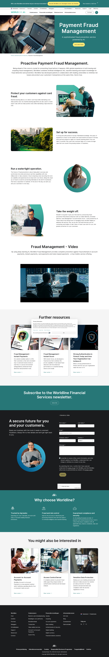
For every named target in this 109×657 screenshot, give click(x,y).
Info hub (65, 616)
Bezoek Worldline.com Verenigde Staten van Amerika (63, 3)
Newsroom (77, 8)
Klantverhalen (67, 624)
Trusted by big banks (19, 513)
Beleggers (51, 9)
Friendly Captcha (77, 487)
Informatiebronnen (70, 12)
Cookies (46, 649)
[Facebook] (83, 624)
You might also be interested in (54, 541)
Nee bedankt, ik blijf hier (89, 3)
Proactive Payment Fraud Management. (54, 63)
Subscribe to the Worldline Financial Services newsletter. (54, 395)
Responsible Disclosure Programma (61, 649)
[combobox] (86, 440)
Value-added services (34, 627)
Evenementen (67, 621)
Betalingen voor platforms (35, 619)
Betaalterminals (32, 621)
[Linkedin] (81, 624)
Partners (30, 8)
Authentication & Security (53, 627)
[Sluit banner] (97, 3)
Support (85, 9)
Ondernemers (34, 12)
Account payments (51, 621)
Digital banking (50, 630)
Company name (64, 437)
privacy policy (89, 470)
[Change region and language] (81, 616)
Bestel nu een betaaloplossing (36, 616)
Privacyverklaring (21, 649)
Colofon (88, 649)
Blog (64, 619)
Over (12, 616)
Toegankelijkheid (79, 649)
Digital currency (50, 633)
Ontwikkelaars (43, 9)
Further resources (54, 317)
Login (90, 8)
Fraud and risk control (50, 513)
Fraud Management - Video (54, 247)
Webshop (95, 8)
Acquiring (48, 619)
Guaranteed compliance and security (84, 514)
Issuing (47, 616)
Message (62, 445)
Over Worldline (68, 8)
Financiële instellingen (46, 12)
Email (61, 430)
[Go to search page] (96, 12)
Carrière (36, 9)
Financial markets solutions (53, 635)
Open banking (49, 624)
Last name (81, 423)
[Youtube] (86, 624)
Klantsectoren (58, 12)
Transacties (31, 624)
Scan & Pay (31, 634)
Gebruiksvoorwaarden (35, 649)
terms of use (71, 468)
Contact (89, 12)
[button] (54, 283)
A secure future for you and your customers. (29, 423)
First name (62, 423)
